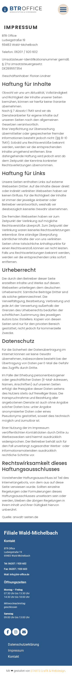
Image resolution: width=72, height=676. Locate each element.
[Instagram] (15, 632)
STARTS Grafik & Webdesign (48, 670)
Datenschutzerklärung (23, 644)
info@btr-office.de (19, 574)
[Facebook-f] (7, 632)
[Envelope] (24, 632)
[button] (63, 9)
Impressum (16, 650)
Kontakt (13, 656)
